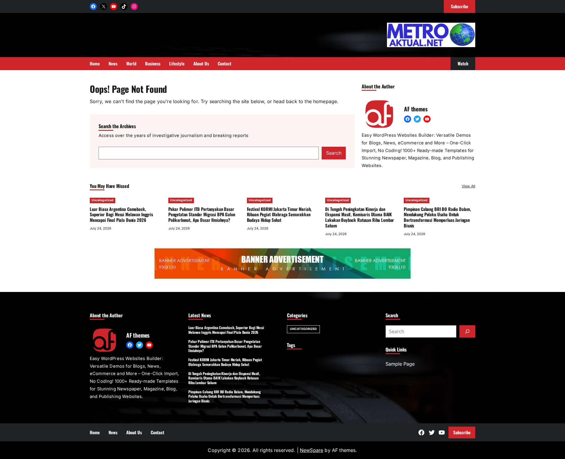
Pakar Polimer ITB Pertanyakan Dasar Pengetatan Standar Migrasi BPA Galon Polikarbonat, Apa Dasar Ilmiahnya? (201, 214)
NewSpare (311, 450)
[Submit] (467, 331)
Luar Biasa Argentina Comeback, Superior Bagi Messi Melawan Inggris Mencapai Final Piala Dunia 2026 (121, 214)
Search (333, 153)
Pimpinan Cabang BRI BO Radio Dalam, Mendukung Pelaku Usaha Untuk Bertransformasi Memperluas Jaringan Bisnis (437, 217)
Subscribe (462, 432)
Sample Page (400, 364)
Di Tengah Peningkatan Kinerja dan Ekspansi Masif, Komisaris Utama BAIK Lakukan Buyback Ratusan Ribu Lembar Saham (359, 217)
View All (468, 186)
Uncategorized (103, 200)
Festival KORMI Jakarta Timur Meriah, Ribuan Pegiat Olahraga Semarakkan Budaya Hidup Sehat (279, 214)
